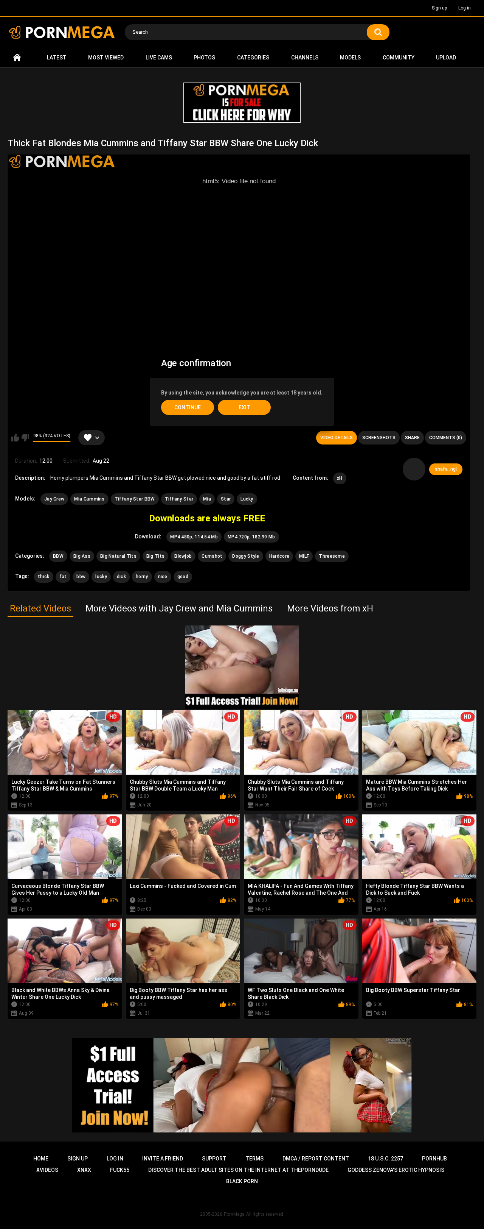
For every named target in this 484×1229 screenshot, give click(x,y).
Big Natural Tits (118, 556)
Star (226, 499)
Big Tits (155, 556)
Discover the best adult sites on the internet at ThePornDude (238, 1170)
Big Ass (81, 556)
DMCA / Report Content (315, 1159)
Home (17, 57)
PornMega (234, 1214)
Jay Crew (54, 499)
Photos (204, 58)
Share (412, 437)
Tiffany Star (179, 499)
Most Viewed (106, 58)
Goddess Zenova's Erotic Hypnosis (395, 1170)
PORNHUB (434, 1159)
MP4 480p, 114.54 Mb (194, 537)
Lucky (246, 499)
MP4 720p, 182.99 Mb (251, 537)
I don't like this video (25, 437)
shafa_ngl (446, 469)
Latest (57, 58)
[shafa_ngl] (414, 469)
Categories (253, 58)
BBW (58, 556)
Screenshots (379, 437)
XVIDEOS (47, 1170)
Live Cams (159, 58)
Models (350, 58)
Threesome (332, 556)
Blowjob (183, 556)
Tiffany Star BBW (135, 499)
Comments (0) (445, 437)
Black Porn (242, 1181)
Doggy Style (245, 556)
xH (340, 478)
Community (398, 58)
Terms (254, 1159)
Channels (304, 58)
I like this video (15, 437)
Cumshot (212, 556)
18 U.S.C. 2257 (385, 1159)
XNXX (84, 1170)
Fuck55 (119, 1170)
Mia (207, 499)
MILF (304, 556)
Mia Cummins (89, 499)
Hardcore (279, 556)
